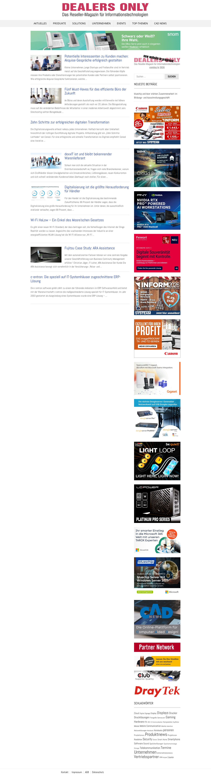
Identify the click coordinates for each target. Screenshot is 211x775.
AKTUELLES (40, 23)
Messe (136, 726)
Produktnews (156, 734)
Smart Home (162, 739)
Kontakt (64, 772)
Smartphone (174, 739)
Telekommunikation (150, 748)
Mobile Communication (150, 726)
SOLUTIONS (79, 23)
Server (155, 739)
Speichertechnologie (170, 744)
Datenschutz (98, 772)
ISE (149, 722)
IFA (146, 721)
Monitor (164, 726)
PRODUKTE (59, 23)
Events (121, 23)
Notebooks (158, 730)
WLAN (165, 757)
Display (153, 713)
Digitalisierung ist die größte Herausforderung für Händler (97, 189)
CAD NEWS (160, 23)
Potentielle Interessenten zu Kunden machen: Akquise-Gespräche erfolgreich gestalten (97, 58)
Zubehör (170, 757)
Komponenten (167, 722)
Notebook (150, 730)
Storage (136, 748)
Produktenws (139, 735)
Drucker (173, 713)
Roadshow (138, 739)
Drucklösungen (141, 717)
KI (151, 722)
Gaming (170, 717)
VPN (160, 757)
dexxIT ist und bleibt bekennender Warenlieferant (88, 156)
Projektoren (172, 735)
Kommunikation (157, 722)
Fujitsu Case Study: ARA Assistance (90, 248)
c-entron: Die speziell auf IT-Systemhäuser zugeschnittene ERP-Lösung (75, 278)
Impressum (77, 772)
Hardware (139, 721)
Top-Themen (140, 23)
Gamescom (161, 717)
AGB (87, 772)
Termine (166, 747)
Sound (146, 743)
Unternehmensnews (165, 753)
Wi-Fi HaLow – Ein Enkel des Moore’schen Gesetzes (67, 220)
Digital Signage (145, 713)
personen (168, 730)
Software (138, 743)
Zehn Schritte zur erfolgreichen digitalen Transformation (70, 122)
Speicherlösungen (156, 743)
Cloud (136, 713)
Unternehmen (101, 23)
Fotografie (153, 717)
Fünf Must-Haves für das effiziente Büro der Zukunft (95, 91)
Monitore (170, 726)
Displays (163, 712)
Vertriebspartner (146, 756)
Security (147, 739)
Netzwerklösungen (140, 730)
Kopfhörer (176, 722)
